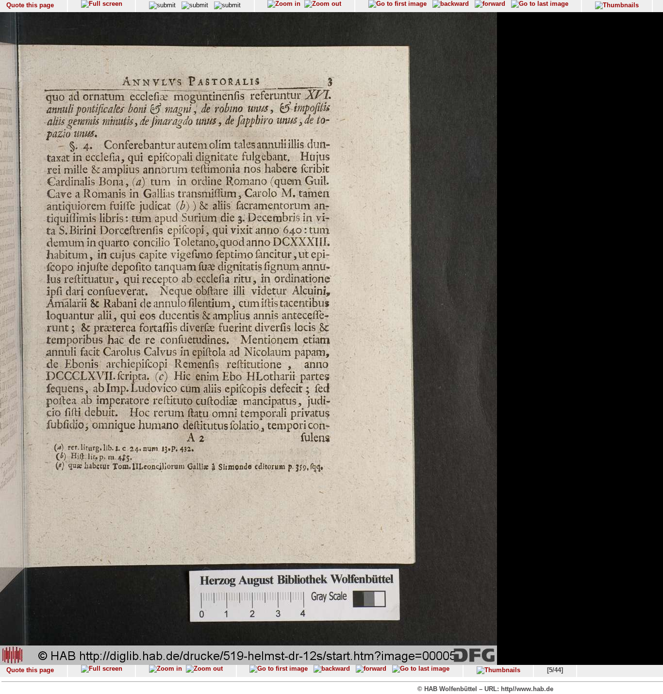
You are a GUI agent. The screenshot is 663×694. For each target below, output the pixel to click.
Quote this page (30, 5)
